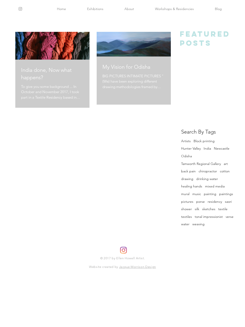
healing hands (191, 186)
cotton (225, 171)
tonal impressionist (209, 216)
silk (197, 209)
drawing (187, 179)
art (226, 164)
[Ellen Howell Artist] (123, 250)
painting (210, 194)
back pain (188, 171)
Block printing (204, 141)
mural (185, 194)
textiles (186, 216)
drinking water (207, 179)
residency (215, 201)
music (196, 194)
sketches (208, 209)
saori (228, 201)
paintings (226, 194)
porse (200, 201)
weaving (198, 224)
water (185, 224)
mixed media (215, 186)
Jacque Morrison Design (137, 267)
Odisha (186, 156)
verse (230, 216)
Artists (186, 141)
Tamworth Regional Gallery (201, 164)
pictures (187, 201)
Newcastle (221, 148)
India (207, 148)
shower (186, 209)
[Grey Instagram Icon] (20, 8)
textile (223, 209)
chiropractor (208, 171)
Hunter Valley (191, 148)
